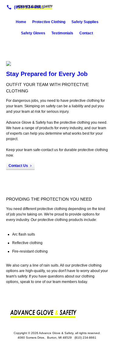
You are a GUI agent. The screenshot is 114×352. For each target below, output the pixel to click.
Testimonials (62, 33)
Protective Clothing (48, 22)
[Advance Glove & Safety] (57, 6)
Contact (86, 33)
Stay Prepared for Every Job (47, 74)
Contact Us (18, 166)
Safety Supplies (84, 22)
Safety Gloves (33, 33)
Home (21, 22)
